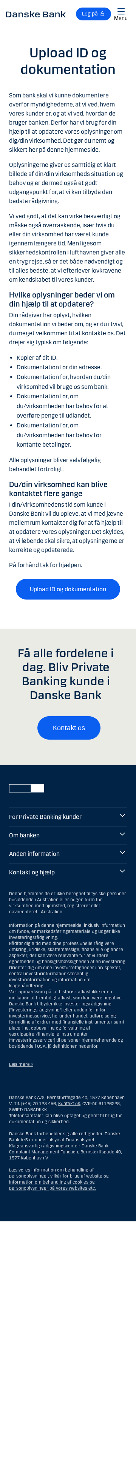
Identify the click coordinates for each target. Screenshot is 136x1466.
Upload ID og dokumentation (68, 589)
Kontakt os (69, 728)
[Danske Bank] (36, 13)
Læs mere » (21, 1064)
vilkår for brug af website (76, 1176)
